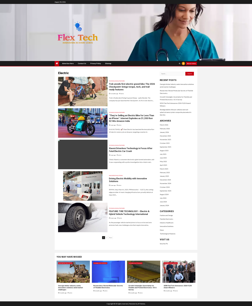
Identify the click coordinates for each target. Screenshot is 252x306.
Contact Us (82, 63)
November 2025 (165, 139)
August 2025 (164, 150)
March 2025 (164, 169)
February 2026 (165, 128)
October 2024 (165, 187)
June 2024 (163, 202)
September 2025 (165, 147)
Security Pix (164, 244)
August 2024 (164, 194)
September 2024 (165, 191)
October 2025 (165, 143)
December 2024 (165, 180)
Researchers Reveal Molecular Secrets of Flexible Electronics (108, 287)
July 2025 (163, 154)
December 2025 (165, 136)
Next (110, 237)
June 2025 (163, 158)
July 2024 (163, 198)
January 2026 (164, 132)
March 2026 (164, 125)
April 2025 (163, 165)
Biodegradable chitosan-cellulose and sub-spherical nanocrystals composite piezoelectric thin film (175, 112)
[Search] (179, 63)
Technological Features (117, 81)
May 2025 (163, 161)
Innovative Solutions (116, 175)
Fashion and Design (166, 215)
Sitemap (108, 63)
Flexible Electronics (166, 219)
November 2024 (165, 183)
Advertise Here (68, 63)
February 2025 (165, 172)
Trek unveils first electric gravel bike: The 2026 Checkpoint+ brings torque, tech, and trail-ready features (132, 87)
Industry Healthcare (166, 223)
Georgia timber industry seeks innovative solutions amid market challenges (70, 288)
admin (122, 93)
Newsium (132, 304)
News (162, 230)
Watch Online (191, 63)
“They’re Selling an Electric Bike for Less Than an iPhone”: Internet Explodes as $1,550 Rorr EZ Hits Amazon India (131, 118)
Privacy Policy (95, 63)
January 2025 (164, 176)
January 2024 (164, 205)
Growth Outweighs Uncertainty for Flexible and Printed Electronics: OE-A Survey (142, 288)
